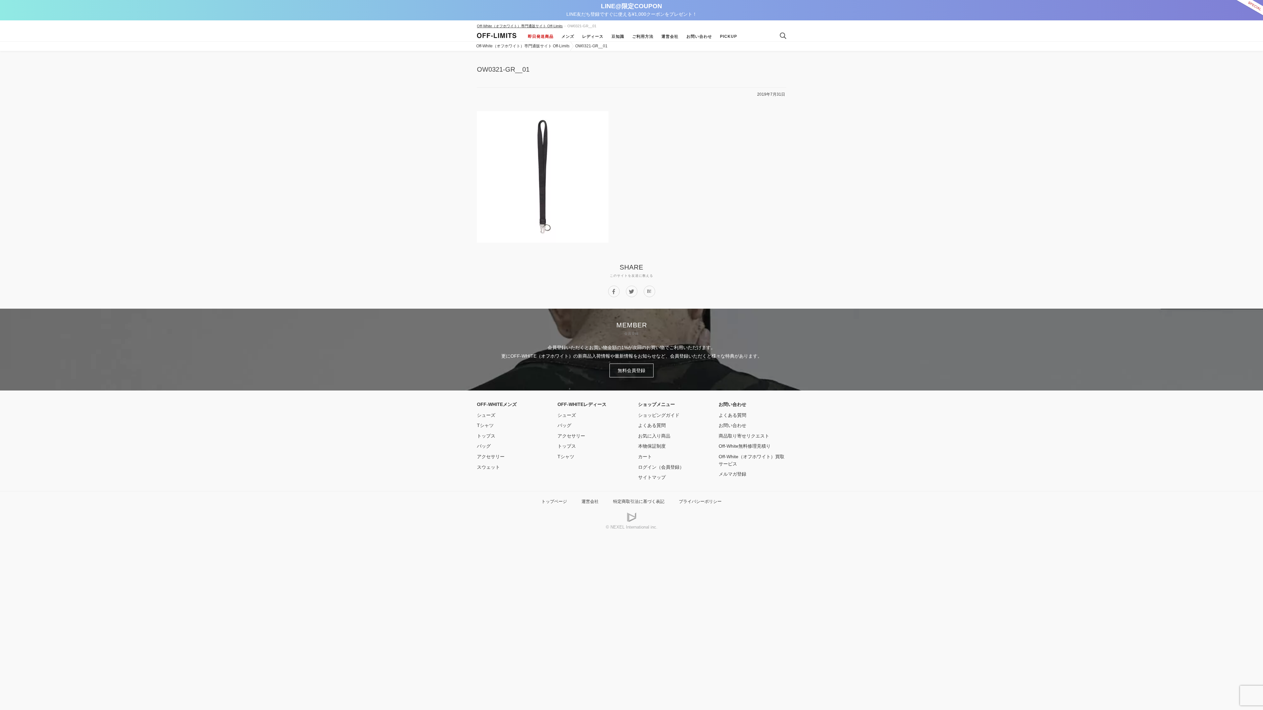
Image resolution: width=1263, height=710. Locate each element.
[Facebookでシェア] (614, 291)
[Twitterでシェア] (631, 291)
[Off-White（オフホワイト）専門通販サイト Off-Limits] (496, 36)
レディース (593, 36)
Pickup (728, 36)
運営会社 (670, 36)
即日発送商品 (541, 36)
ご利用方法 (643, 36)
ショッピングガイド (659, 415)
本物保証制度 (652, 446)
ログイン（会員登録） (661, 467)
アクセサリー (491, 456)
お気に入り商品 (654, 435)
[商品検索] (780, 36)
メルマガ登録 (732, 474)
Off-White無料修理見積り (745, 446)
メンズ (567, 36)
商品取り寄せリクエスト (744, 435)
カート (645, 456)
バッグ (484, 446)
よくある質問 (652, 425)
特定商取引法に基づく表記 (638, 501)
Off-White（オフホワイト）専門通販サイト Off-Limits (520, 26)
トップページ (554, 501)
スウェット (488, 467)
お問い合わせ (699, 36)
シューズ (486, 415)
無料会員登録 (631, 370)
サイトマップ (652, 477)
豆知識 (617, 36)
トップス (486, 435)
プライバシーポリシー (700, 501)
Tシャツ (485, 425)
